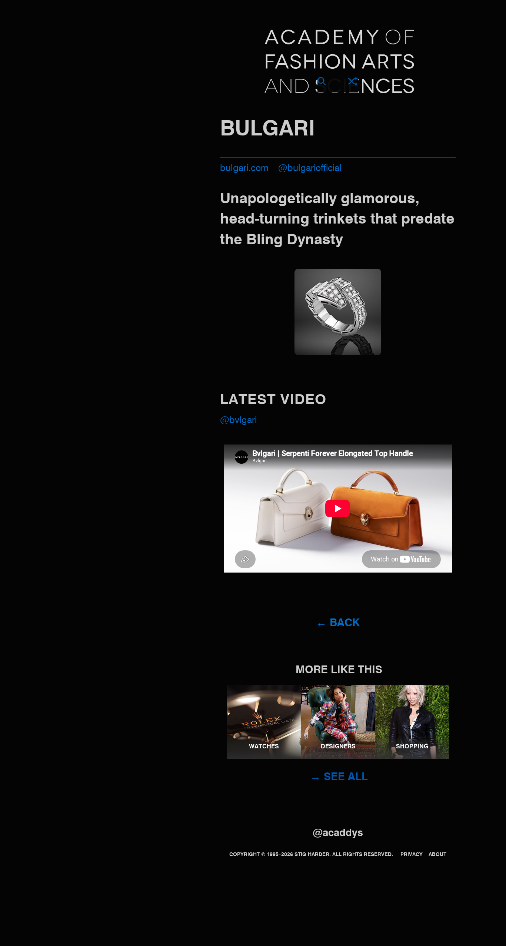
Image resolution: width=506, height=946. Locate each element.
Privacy (411, 854)
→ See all (339, 777)
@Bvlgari (238, 420)
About (437, 854)
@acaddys (338, 833)
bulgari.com (244, 168)
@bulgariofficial (310, 168)
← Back (338, 623)
